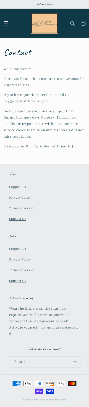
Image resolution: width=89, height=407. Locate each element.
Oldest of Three (38, 399)
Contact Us (17, 218)
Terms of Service (22, 208)
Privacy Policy (20, 197)
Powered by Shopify (56, 399)
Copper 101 (17, 187)
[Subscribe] (74, 361)
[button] (6, 23)
